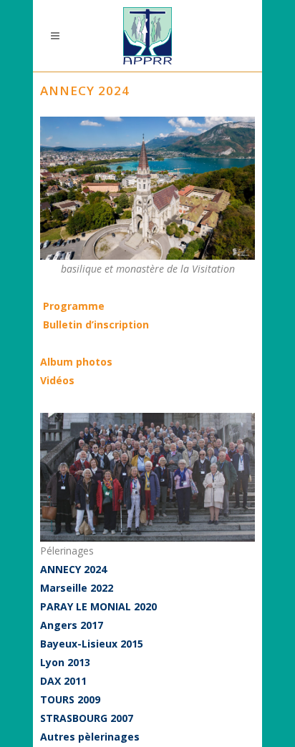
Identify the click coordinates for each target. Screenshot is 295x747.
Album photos (76, 361)
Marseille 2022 (76, 588)
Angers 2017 (71, 625)
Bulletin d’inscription (94, 324)
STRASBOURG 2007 (86, 718)
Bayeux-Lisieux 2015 (91, 643)
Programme (74, 306)
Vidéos (57, 380)
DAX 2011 (63, 681)
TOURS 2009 (70, 699)
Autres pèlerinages (90, 736)
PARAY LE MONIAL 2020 (98, 606)
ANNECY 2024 (73, 569)
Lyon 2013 (65, 662)
